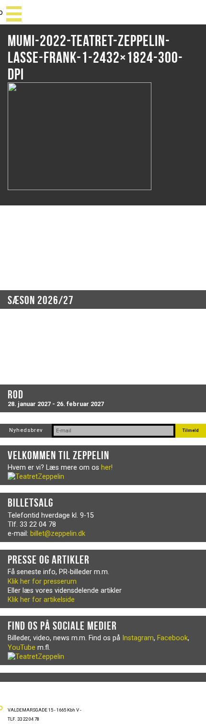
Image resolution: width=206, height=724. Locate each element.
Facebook (172, 638)
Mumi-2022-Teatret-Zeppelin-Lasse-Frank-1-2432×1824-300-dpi (95, 57)
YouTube (21, 648)
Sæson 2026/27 (41, 300)
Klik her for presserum (42, 581)
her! (107, 468)
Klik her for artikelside (41, 600)
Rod (15, 394)
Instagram (138, 638)
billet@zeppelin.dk (57, 534)
